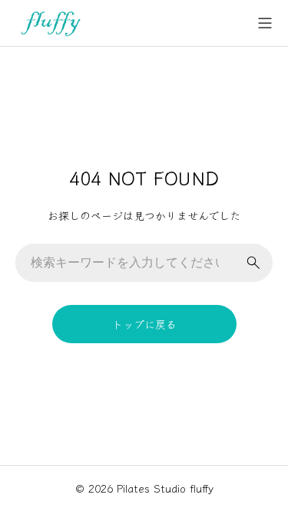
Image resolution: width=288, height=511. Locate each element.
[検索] (253, 263)
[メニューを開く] (265, 23)
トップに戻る (144, 324)
